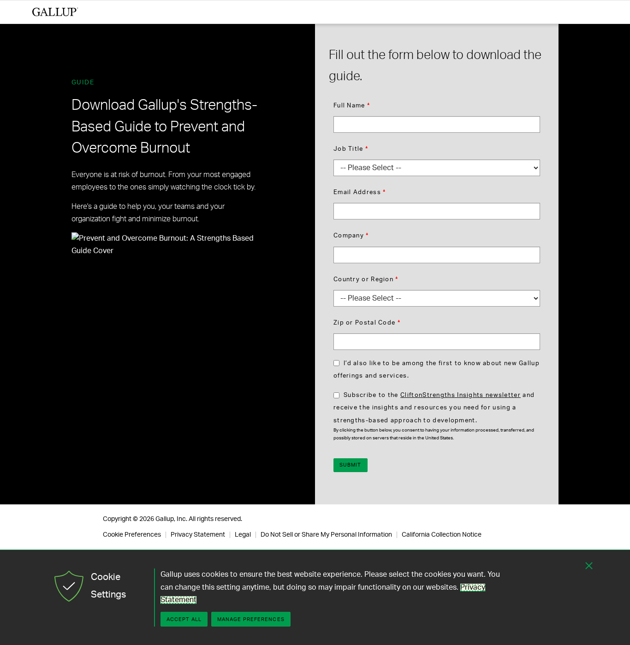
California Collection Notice (441, 535)
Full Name (351, 106)
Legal (243, 535)
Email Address (359, 192)
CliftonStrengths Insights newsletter (460, 395)
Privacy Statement (198, 535)
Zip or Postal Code (366, 323)
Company (351, 236)
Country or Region (365, 280)
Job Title (350, 149)
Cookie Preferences (132, 535)
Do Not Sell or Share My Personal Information (326, 535)
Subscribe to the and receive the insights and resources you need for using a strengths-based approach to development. (434, 407)
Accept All (184, 619)
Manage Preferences (251, 619)
